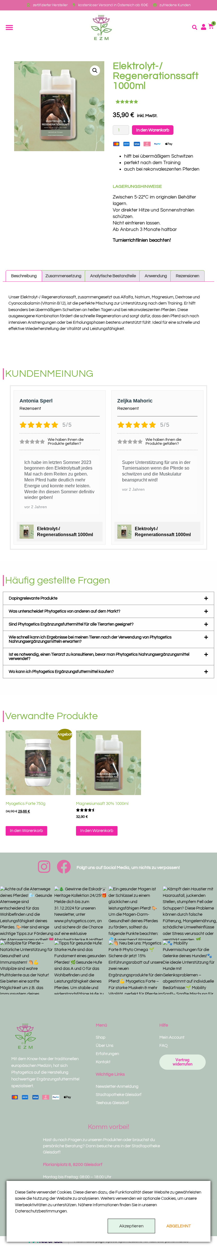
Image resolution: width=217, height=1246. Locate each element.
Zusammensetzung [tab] (63, 276)
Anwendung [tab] (156, 276)
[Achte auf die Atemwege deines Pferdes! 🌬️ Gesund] (27, 913)
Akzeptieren (131, 1226)
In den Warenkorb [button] (26, 831)
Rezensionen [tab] (187, 276)
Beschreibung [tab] (24, 276)
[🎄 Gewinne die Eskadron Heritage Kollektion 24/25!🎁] (81, 913)
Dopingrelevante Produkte (33, 598)
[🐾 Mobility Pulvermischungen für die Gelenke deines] (190, 967)
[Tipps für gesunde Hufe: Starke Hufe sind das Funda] (81, 967)
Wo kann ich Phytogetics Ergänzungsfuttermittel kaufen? (61, 672)
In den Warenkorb (152, 130)
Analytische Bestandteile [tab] (113, 276)
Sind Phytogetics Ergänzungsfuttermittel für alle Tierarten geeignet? (71, 624)
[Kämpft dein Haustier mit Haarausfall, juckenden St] (190, 913)
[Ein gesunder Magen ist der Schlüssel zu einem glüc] (135, 913)
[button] (9, 27)
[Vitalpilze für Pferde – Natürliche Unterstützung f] (27, 967)
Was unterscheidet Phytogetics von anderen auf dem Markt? (64, 611)
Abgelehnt (178, 1226)
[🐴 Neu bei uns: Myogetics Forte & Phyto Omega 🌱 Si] (135, 967)
